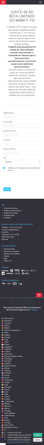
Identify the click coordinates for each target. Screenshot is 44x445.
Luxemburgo (9, 401)
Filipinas (7, 370)
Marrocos (7, 406)
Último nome (7, 122)
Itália (6, 394)
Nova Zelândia (9, 413)
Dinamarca (8, 354)
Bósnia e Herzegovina (12, 330)
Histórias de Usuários (11, 254)
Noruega (7, 411)
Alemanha (8, 321)
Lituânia (7, 399)
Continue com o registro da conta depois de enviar (24, 169)
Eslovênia (7, 361)
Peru (6, 418)
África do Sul (9, 318)
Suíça (6, 437)
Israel (6, 392)
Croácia (7, 351)
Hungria (7, 382)
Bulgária (7, 335)
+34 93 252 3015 (15, 227)
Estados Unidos (10, 366)
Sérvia (6, 432)
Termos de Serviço (11, 208)
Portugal (7, 423)
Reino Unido (8, 425)
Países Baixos (9, 415)
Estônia (7, 368)
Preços (6, 256)
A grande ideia (9, 249)
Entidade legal (9, 215)
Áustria (6, 325)
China (6, 342)
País (4, 158)
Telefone (6, 140)
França (6, 375)
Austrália (7, 323)
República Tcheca (11, 427)
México (7, 408)
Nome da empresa (9, 149)
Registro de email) (9, 131)
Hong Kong (8, 380)
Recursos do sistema (11, 251)
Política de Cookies (11, 213)
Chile (6, 340)
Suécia (6, 434)
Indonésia (8, 387)
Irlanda (6, 389)
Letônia (7, 396)
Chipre (6, 344)
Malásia (7, 404)
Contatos (7, 218)
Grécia (6, 378)
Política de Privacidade (12, 210)
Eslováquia (8, 359)
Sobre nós (7, 261)
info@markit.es (13, 230)
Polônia (7, 420)
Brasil (6, 332)
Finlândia (7, 373)
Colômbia (7, 349)
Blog (5, 258)
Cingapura (8, 347)
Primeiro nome (8, 113)
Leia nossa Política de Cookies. (18, 442)
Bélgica (7, 328)
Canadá (7, 337)
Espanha (7, 363)
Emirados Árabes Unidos (13, 356)
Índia (6, 385)
